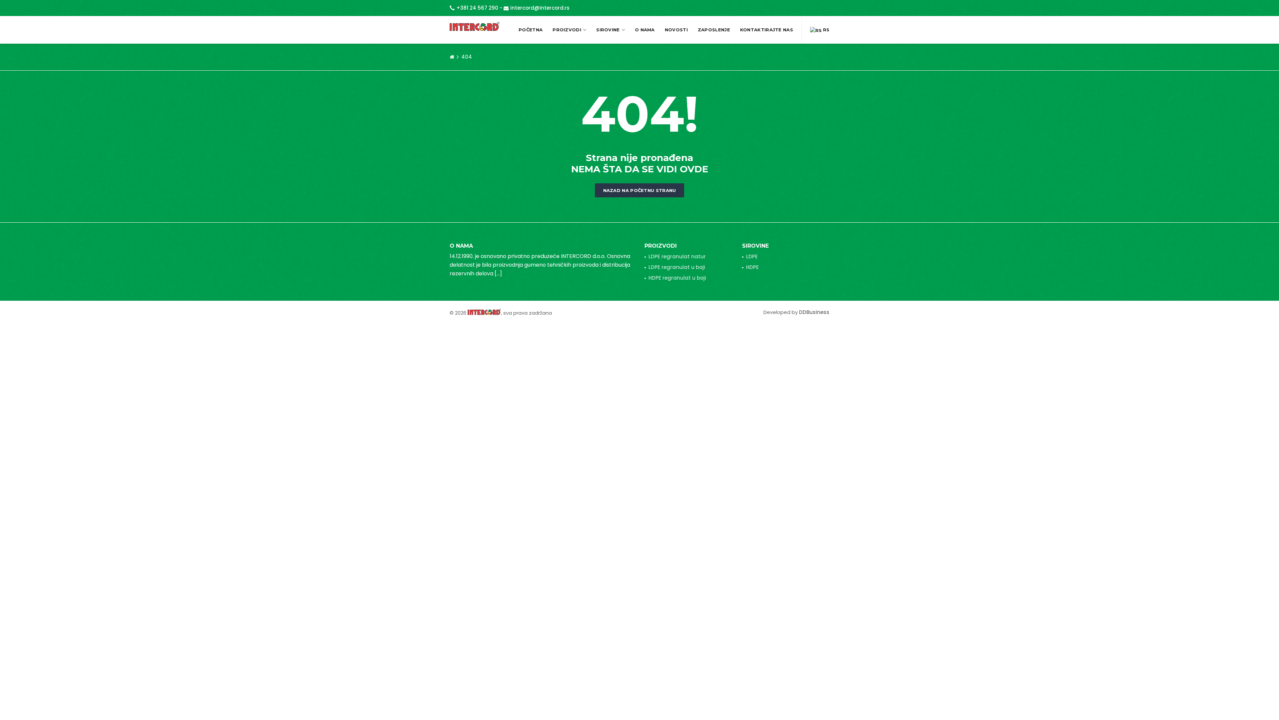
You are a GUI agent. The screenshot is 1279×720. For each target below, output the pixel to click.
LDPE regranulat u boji (676, 267)
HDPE (752, 267)
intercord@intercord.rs (540, 7)
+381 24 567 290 (477, 7)
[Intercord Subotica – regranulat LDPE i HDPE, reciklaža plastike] (475, 26)
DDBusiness (814, 312)
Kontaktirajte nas (766, 29)
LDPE (752, 256)
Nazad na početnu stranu (639, 190)
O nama (645, 29)
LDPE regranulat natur (677, 256)
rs (825, 29)
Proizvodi (567, 29)
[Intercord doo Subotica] (484, 311)
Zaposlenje (714, 29)
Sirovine (608, 29)
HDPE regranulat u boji (677, 277)
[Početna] (452, 57)
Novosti (676, 29)
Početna (531, 29)
